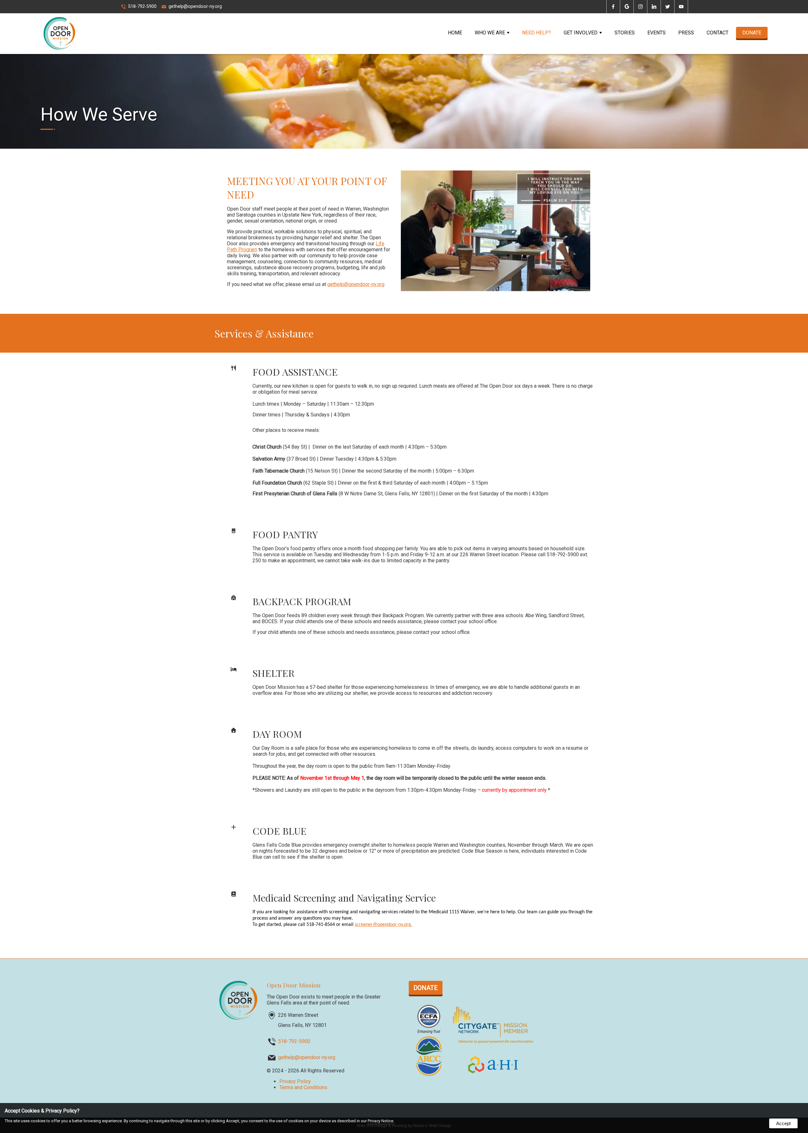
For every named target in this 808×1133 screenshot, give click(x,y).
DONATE (751, 33)
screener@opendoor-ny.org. (383, 924)
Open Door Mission (294, 985)
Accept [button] (783, 1123)
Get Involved (580, 33)
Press (686, 33)
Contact (717, 33)
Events (656, 33)
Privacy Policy (295, 1081)
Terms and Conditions (303, 1087)
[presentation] (613, 7)
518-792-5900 (142, 6)
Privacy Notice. (381, 1120)
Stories (625, 33)
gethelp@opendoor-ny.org (195, 6)
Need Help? (536, 33)
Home (455, 33)
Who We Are (490, 33)
